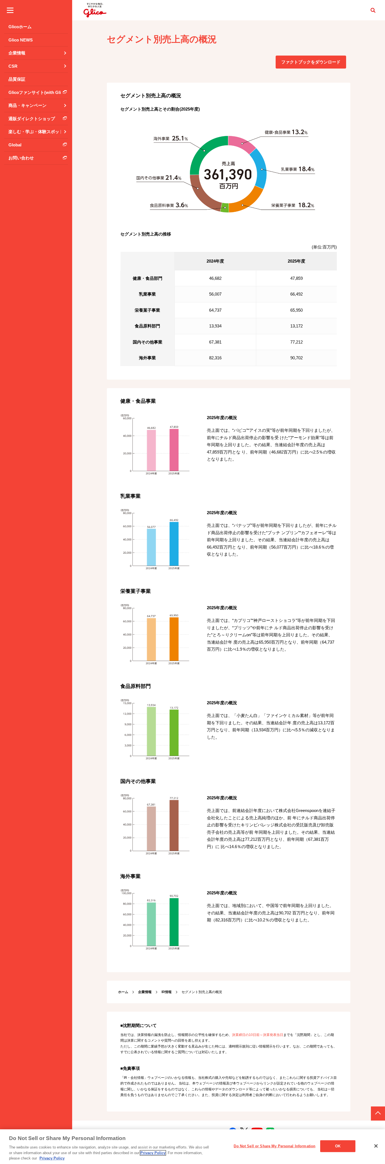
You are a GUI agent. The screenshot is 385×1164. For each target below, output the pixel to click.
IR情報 (166, 992)
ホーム (123, 992)
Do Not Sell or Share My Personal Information (274, 1146)
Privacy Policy (152, 1153)
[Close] (376, 1146)
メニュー (10, 10)
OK (337, 1146)
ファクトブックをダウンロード (310, 62)
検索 (373, 10)
